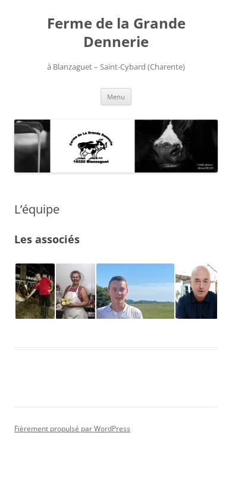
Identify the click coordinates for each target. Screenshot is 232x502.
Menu (116, 96)
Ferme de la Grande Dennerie (116, 32)
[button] (34, 291)
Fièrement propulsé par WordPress (72, 428)
